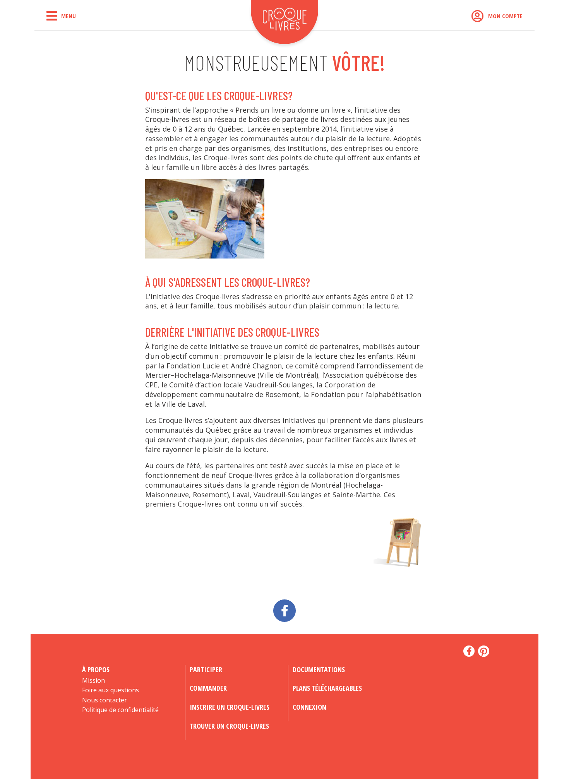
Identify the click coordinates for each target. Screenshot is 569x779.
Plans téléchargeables (327, 688)
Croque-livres (284, 25)
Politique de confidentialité (120, 709)
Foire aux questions (110, 690)
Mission (93, 680)
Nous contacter (104, 700)
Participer (206, 669)
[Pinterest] (483, 651)
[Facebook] (284, 609)
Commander (208, 688)
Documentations (319, 669)
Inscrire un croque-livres (229, 707)
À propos (96, 669)
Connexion (309, 707)
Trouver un (229, 726)
